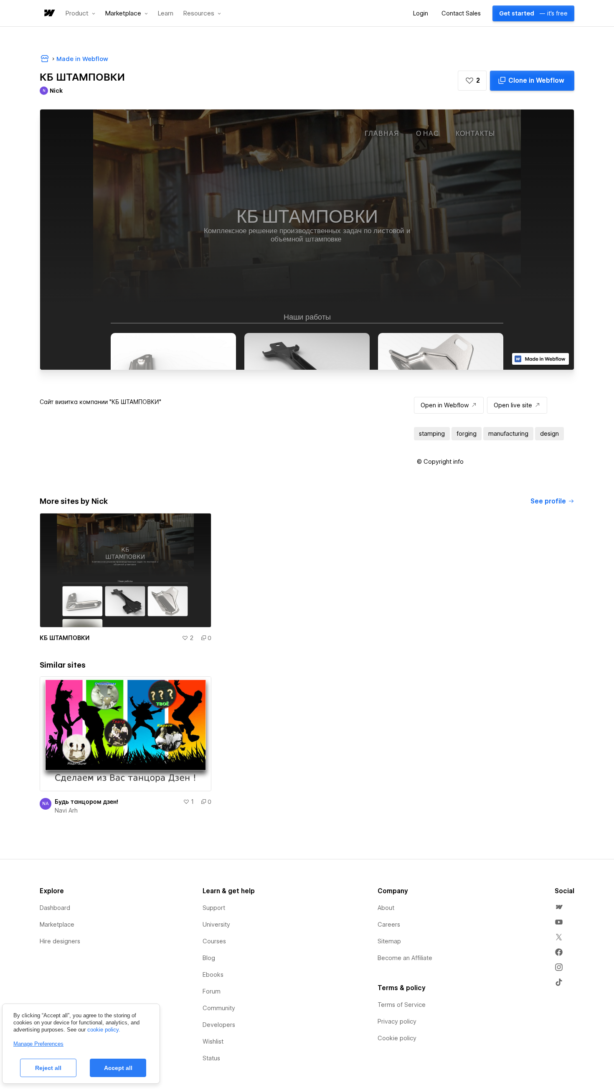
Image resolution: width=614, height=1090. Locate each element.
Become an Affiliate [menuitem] (405, 958)
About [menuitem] (386, 908)
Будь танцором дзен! (86, 801)
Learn (165, 13)
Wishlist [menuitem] (213, 1041)
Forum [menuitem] (212, 991)
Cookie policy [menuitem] (397, 1038)
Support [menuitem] (214, 908)
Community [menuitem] (219, 1008)
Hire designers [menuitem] (60, 941)
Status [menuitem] (211, 1058)
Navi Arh (66, 810)
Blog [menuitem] (209, 958)
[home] (49, 13)
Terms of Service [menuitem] (402, 1004)
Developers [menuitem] (219, 1024)
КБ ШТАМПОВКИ (64, 638)
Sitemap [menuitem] (389, 941)
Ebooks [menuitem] (213, 974)
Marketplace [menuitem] (57, 924)
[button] (80, 13)
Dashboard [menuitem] (55, 908)
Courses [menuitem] (214, 941)
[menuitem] (559, 907)
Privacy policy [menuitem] (397, 1021)
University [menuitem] (216, 924)
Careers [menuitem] (389, 924)
